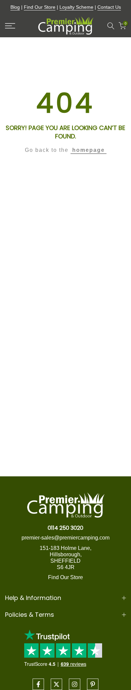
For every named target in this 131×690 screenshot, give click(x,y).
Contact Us (109, 7)
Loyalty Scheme (76, 7)
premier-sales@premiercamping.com (65, 538)
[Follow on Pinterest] (92, 684)
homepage (88, 150)
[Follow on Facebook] (38, 684)
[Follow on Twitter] (56, 684)
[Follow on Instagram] (74, 684)
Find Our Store (39, 7)
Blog (15, 7)
